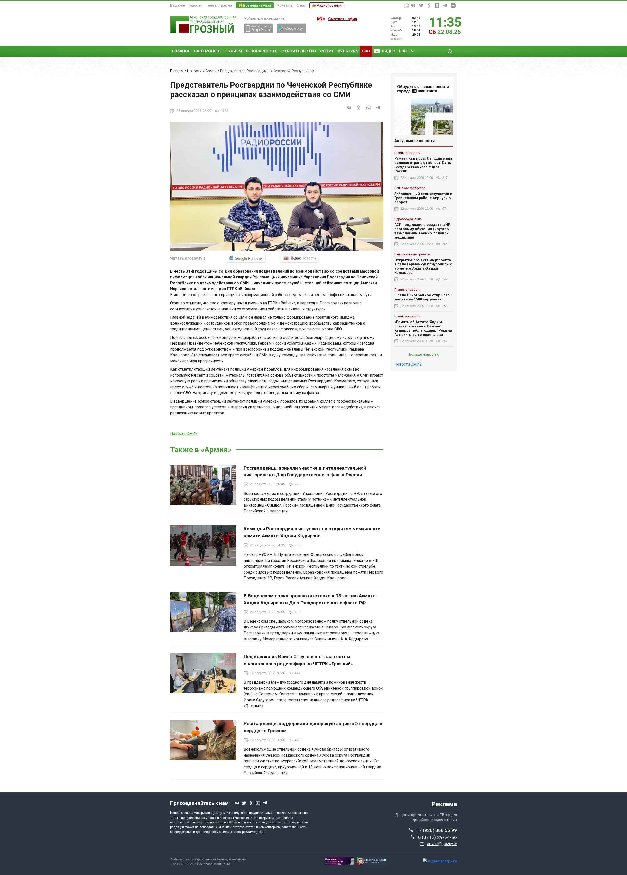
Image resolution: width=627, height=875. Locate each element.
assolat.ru (396, 39)
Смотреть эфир (342, 19)
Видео (388, 51)
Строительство (298, 51)
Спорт (327, 51)
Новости (195, 5)
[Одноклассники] (358, 110)
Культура (348, 51)
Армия (210, 71)
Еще (403, 51)
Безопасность (261, 51)
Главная (176, 71)
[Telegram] (378, 110)
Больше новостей (424, 355)
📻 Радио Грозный (326, 5)
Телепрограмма (219, 5)
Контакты (285, 5)
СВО (366, 51)
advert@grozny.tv (442, 843)
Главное (181, 51)
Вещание (177, 5)
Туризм (234, 51)
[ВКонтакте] (349, 110)
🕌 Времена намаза (254, 5)
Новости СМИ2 (184, 433)
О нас (301, 5)
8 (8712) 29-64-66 (437, 837)
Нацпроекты (208, 51)
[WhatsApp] (368, 110)
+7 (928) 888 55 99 (436, 830)
